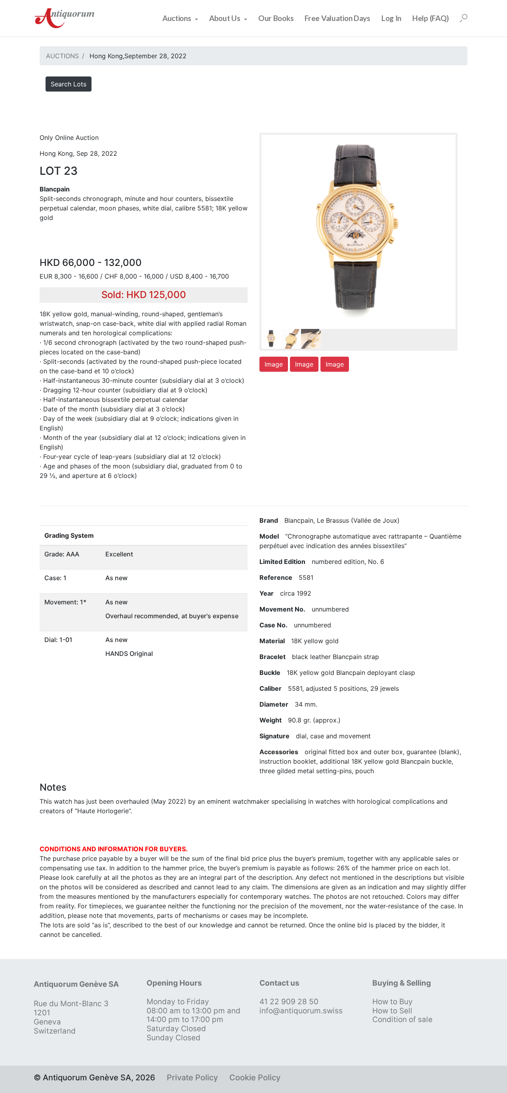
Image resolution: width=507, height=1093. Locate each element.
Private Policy (192, 1077)
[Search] (463, 18)
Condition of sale (402, 1019)
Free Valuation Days (337, 18)
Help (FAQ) (430, 18)
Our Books (276, 18)
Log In (391, 18)
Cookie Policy (254, 1077)
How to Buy (392, 1001)
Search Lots (68, 84)
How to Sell (392, 1010)
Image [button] (274, 364)
